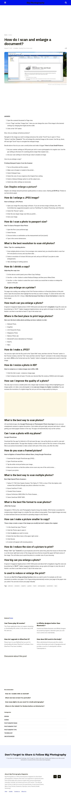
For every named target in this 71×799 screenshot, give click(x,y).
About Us (23, 791)
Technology (8, 733)
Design (6, 716)
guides (29, 586)
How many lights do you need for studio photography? (24, 702)
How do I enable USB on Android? (17, 694)
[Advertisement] (35, 20)
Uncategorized (9, 736)
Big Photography (35, 2)
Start (6, 791)
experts (23, 586)
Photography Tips (10, 729)
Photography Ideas (10, 723)
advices (10, 586)
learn (34, 586)
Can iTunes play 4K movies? (14, 623)
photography (41, 586)
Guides (10, 35)
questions (50, 586)
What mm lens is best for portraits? (18, 698)
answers (17, 586)
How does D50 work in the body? (49, 639)
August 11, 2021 (8, 48)
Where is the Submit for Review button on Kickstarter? (24, 706)
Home (5, 35)
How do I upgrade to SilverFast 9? (17, 639)
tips (56, 586)
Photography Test (10, 726)
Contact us (17, 791)
